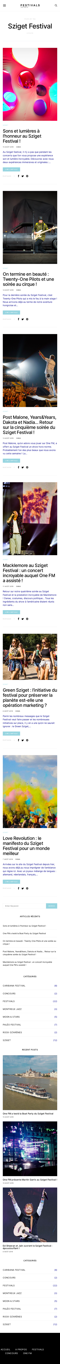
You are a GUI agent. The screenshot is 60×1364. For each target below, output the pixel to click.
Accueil (5, 1349)
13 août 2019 (8, 438)
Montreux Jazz (12, 1009)
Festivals (9, 1001)
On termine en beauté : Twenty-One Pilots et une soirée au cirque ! (28, 279)
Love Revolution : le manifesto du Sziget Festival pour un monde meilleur (26, 845)
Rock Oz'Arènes (12, 1032)
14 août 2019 (8, 290)
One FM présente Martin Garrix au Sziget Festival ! (30, 1179)
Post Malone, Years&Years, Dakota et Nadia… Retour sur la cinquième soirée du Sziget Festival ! (29, 424)
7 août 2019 (8, 859)
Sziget (5, 125)
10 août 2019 (8, 1183)
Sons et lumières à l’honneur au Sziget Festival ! (22, 136)
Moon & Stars (11, 1016)
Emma (18, 147)
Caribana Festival (14, 985)
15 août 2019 (8, 147)
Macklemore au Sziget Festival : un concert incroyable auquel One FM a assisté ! (29, 573)
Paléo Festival (12, 1024)
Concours (9, 993)
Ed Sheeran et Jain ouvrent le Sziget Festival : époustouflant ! (27, 1247)
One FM (27, 1353)
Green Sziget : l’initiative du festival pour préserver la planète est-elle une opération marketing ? (30, 697)
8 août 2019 (8, 711)
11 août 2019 (8, 586)
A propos (21, 1349)
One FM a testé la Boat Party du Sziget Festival (24, 933)
